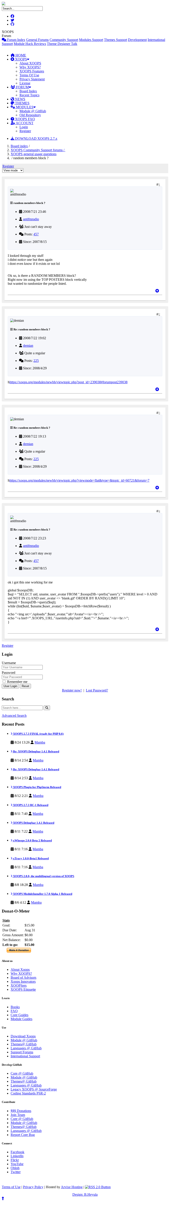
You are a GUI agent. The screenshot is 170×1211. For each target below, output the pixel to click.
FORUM (22, 87)
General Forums (37, 40)
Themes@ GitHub (24, 1044)
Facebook (17, 1152)
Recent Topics (29, 95)
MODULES (24, 107)
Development (137, 40)
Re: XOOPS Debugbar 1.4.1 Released (35, 751)
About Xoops (20, 969)
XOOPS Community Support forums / (38, 150)
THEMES (21, 103)
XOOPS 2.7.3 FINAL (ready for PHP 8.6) (38, 733)
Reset (25, 686)
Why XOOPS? (30, 67)
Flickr (15, 1160)
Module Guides (21, 1019)
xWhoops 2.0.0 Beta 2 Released (32, 840)
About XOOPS (30, 63)
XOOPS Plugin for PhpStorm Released (36, 787)
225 (36, 360)
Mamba (40, 742)
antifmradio (31, 219)
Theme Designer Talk (62, 44)
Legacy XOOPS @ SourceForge (34, 1089)
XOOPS (20, 59)
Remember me (16, 682)
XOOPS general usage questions (33, 154)
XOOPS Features (31, 71)
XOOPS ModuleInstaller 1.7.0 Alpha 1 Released (42, 893)
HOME (20, 55)
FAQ (14, 1011)
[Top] (157, 291)
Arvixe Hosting (72, 1187)
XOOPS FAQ (24, 119)
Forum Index (15, 40)
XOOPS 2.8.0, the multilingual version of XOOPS (43, 876)
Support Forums (22, 1052)
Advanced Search (14, 715)
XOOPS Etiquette (23, 989)
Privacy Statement (32, 79)
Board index (19, 146)
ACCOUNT (24, 123)
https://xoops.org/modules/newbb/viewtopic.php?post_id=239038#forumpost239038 (69, 382)
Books (15, 1007)
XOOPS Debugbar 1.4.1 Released (33, 822)
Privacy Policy (33, 1187)
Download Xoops (23, 1036)
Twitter (16, 1172)
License (24, 83)
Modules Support (91, 40)
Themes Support (115, 40)
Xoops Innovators (23, 981)
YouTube (17, 1164)
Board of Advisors (23, 977)
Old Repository (30, 115)
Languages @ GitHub (26, 1048)
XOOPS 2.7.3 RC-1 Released (30, 805)
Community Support (64, 40)
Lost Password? (97, 690)
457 (36, 234)
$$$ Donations (21, 1111)
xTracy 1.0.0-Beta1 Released (30, 858)
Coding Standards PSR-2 (28, 1093)
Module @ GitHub (32, 111)
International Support (25, 1056)
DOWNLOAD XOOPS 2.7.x (35, 138)
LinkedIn (17, 1156)
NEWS (19, 99)
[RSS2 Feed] (98, 1187)
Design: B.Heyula (85, 1194)
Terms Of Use (29, 75)
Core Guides (19, 1015)
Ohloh (15, 1168)
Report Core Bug (23, 1135)
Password (8, 672)
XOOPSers (19, 985)
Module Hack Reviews (30, 44)
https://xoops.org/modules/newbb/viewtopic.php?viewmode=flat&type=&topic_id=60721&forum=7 (79, 480)
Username (9, 663)
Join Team (18, 1115)
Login (23, 127)
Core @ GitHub (22, 1073)
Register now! (72, 690)
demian (28, 345)
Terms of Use (11, 1187)
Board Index (28, 91)
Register (25, 131)
